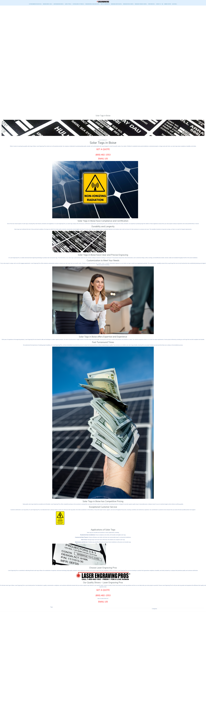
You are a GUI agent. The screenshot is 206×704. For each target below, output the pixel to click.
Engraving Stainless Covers (140, 4)
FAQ (162, 4)
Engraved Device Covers (128, 4)
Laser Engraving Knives (58, 4)
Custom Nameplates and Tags (35, 4)
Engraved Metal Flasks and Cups (92, 4)
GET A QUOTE (103, 149)
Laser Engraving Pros (103, 139)
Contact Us (158, 4)
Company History (167, 4)
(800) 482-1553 (103, 154)
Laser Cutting (68, 4)
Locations (174, 4)
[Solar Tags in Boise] (103, 127)
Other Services (151, 4)
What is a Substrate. (105, 4)
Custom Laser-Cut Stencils (78, 4)
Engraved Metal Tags (47, 4)
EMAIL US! (103, 158)
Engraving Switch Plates (116, 4)
